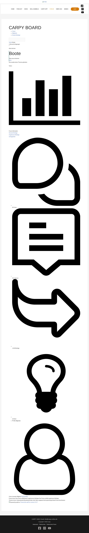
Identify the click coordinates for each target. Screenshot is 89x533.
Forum (13, 31)
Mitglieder (14, 33)
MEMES (66, 9)
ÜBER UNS (59, 9)
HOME (12, 9)
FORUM (52, 9)
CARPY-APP (44, 9)
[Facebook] (82, 5)
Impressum (35, 524)
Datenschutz (42, 524)
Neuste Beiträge (16, 35)
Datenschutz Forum (51, 524)
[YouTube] (82, 12)
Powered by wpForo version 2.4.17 (29, 502)
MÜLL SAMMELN (34, 9)
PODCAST (19, 9)
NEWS (26, 9)
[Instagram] (82, 9)
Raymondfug (24, 496)
